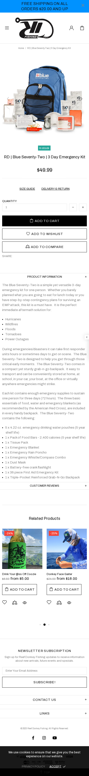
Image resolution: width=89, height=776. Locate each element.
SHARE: (7, 256)
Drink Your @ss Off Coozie (19, 574)
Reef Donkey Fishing (35, 28)
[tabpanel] (22, 573)
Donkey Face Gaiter (59, 574)
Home (21, 48)
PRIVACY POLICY (33, 766)
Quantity (9, 201)
